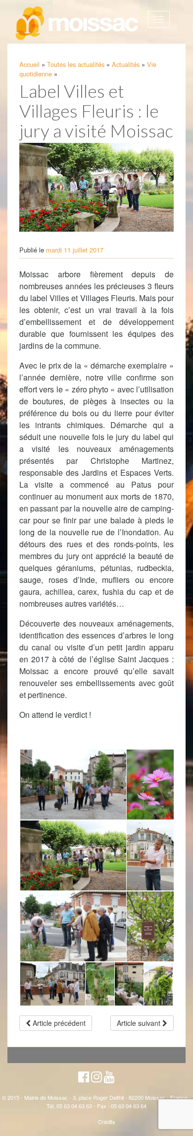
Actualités (126, 64)
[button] (72, 785)
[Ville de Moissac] (77, 23)
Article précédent (58, 1023)
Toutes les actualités (75, 64)
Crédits (106, 1122)
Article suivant (139, 1023)
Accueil (29, 64)
